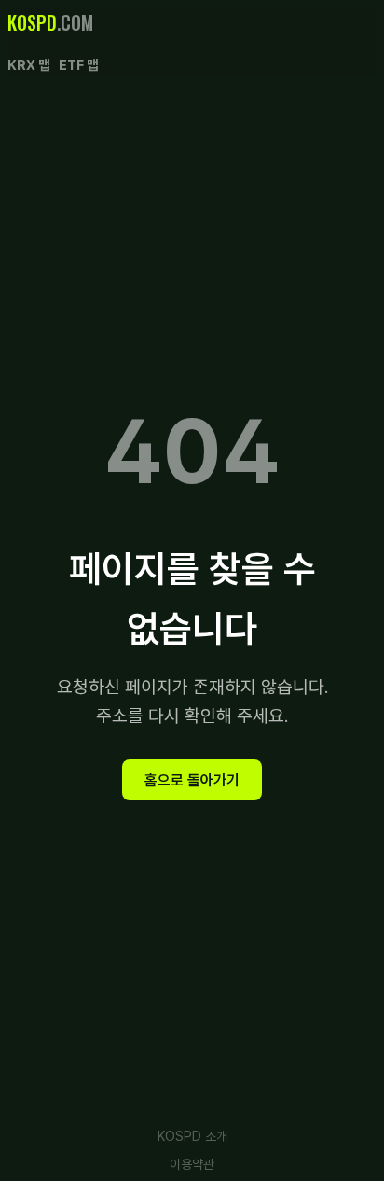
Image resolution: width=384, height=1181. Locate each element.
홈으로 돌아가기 (192, 779)
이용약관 (192, 1164)
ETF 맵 (78, 65)
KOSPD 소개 (192, 1136)
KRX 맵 (28, 65)
